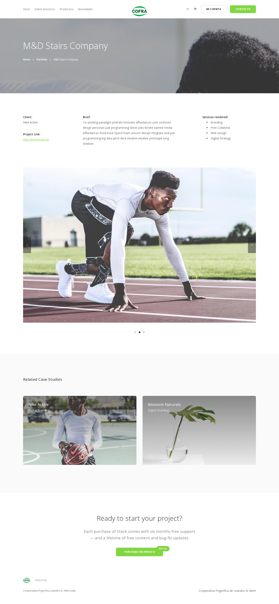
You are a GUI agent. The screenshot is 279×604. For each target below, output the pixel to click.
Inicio (26, 9)
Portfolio (42, 59)
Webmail (41, 580)
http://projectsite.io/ (36, 139)
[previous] (27, 245)
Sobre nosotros (44, 9)
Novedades (85, 9)
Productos (67, 9)
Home (26, 59)
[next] (252, 245)
